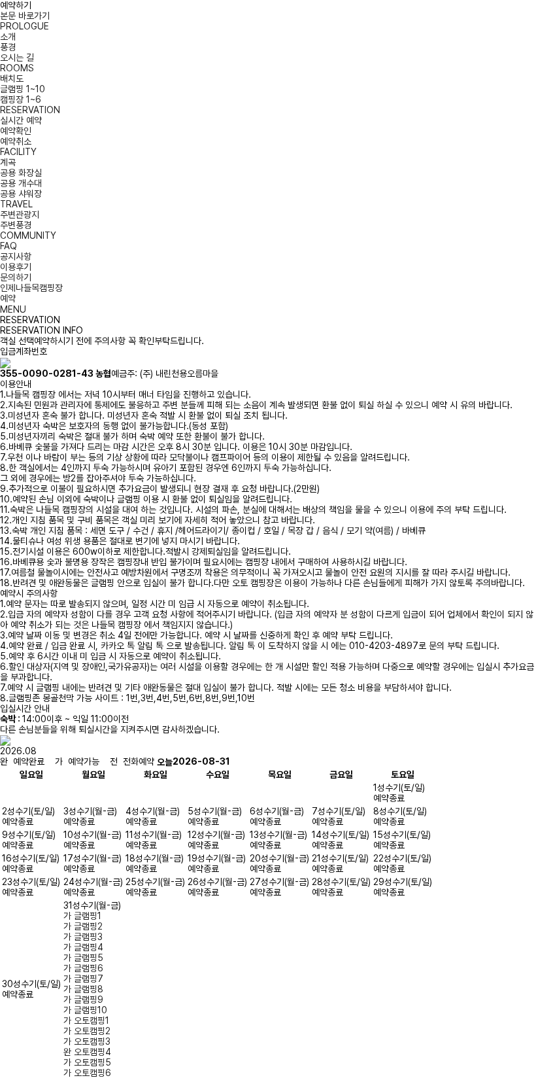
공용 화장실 (21, 172)
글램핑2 (83, 926)
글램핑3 (83, 937)
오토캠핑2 (86, 1031)
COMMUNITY (28, 235)
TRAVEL (16, 204)
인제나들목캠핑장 (31, 288)
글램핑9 (83, 999)
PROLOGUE (24, 26)
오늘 (165, 762)
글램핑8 (83, 989)
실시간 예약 (21, 120)
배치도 (12, 78)
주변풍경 (15, 225)
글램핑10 (85, 1010)
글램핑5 (83, 957)
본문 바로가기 (25, 15)
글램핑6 (83, 968)
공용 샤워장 (21, 193)
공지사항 (15, 256)
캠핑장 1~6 (20, 99)
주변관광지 (19, 214)
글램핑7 (83, 978)
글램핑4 (83, 947)
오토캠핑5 (87, 1062)
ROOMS (17, 68)
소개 (8, 36)
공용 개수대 (21, 183)
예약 (8, 298)
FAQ (8, 246)
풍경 (8, 47)
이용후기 (15, 267)
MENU (13, 309)
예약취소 (15, 141)
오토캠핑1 (86, 1020)
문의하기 (15, 277)
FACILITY (18, 152)
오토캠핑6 (87, 1073)
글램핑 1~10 (22, 89)
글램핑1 (82, 916)
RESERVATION (30, 110)
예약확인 (15, 131)
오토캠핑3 (86, 1041)
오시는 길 (17, 57)
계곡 (8, 162)
